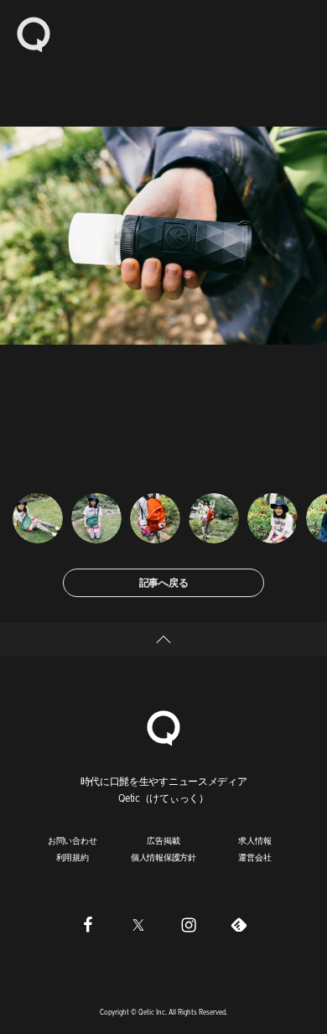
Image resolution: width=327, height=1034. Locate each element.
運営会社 (254, 857)
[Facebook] (88, 925)
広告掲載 (163, 840)
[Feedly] (239, 925)
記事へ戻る (164, 582)
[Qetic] (33, 34)
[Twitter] (138, 925)
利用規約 (72, 857)
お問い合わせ (72, 840)
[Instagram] (189, 925)
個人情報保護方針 (163, 857)
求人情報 (254, 840)
